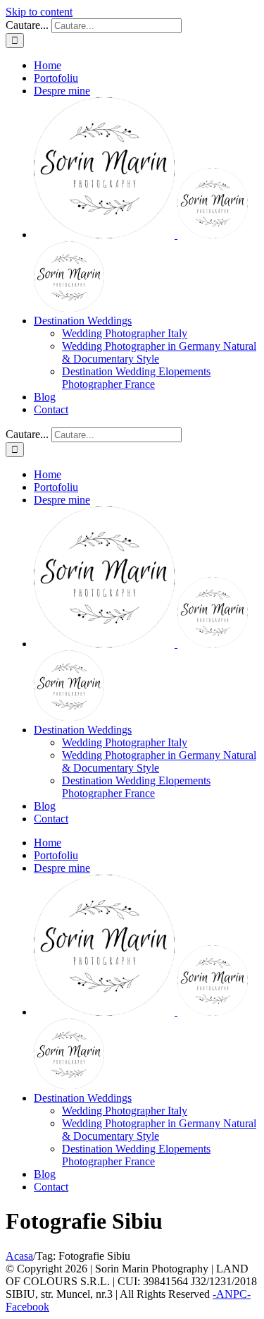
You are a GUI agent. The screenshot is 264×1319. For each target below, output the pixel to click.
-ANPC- (232, 1294)
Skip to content (39, 12)
